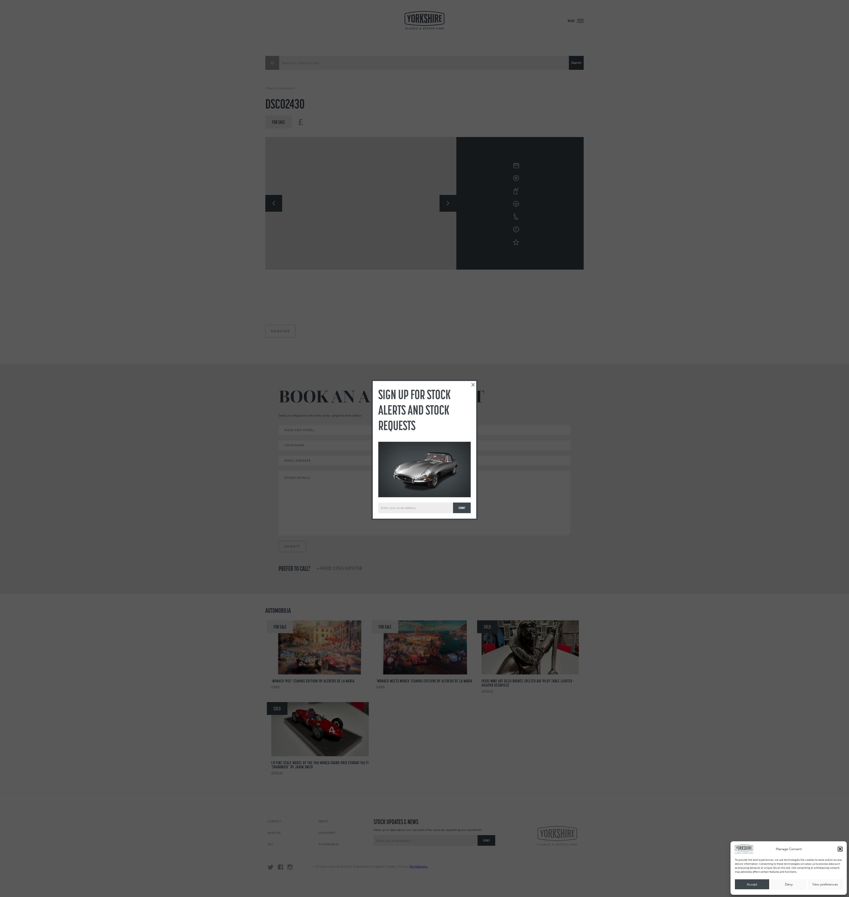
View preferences (825, 884)
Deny (789, 884)
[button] (840, 849)
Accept (752, 884)
